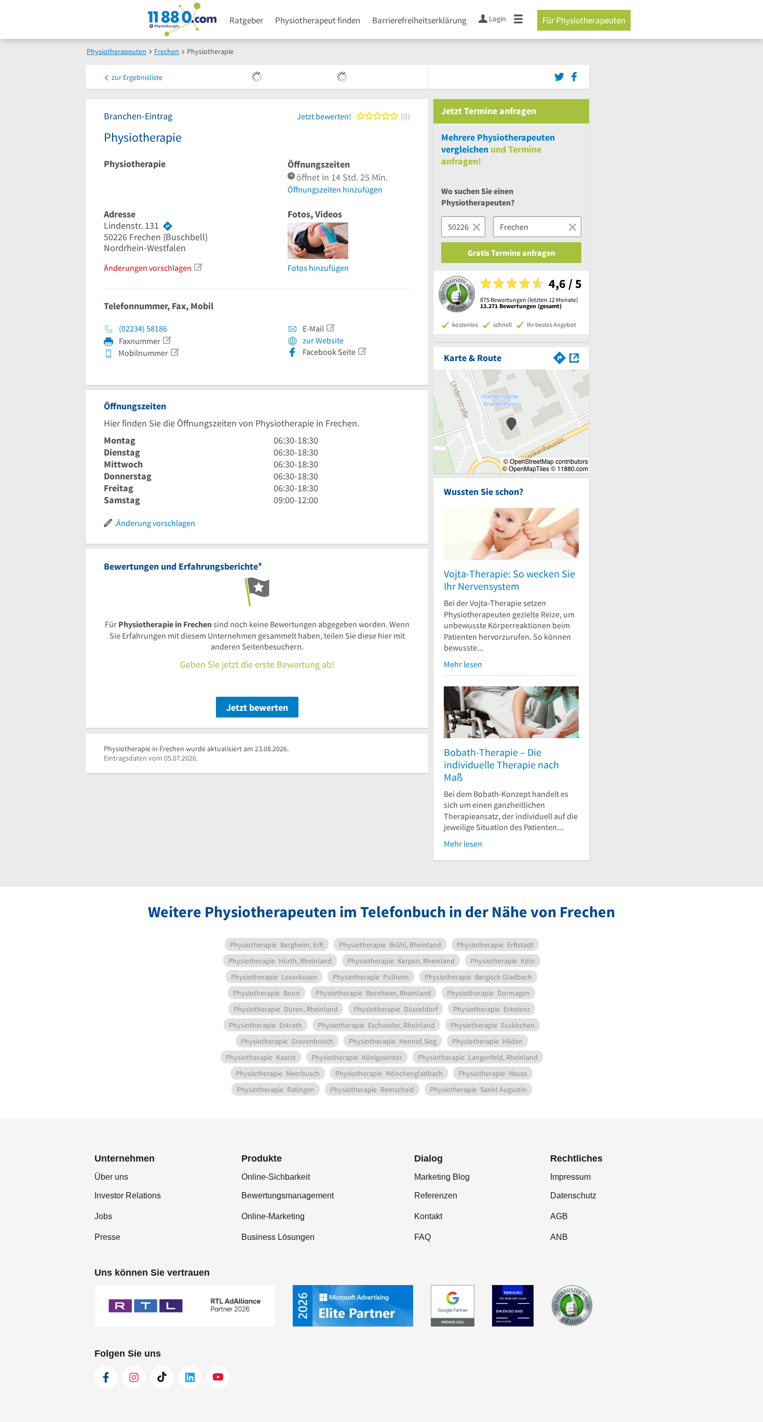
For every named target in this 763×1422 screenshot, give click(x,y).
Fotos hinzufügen (318, 268)
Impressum (570, 1176)
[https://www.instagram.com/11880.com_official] (133, 1377)
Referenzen (435, 1195)
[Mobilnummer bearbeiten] (174, 352)
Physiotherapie (135, 164)
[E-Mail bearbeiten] (330, 328)
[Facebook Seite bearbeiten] (361, 351)
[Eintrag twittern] (560, 76)
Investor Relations (127, 1195)
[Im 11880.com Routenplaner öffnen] (559, 357)
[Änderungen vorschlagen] (197, 267)
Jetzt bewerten (257, 707)
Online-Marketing (273, 1216)
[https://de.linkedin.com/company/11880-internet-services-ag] (190, 1377)
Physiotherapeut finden (317, 20)
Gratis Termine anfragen (511, 252)
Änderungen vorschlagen (148, 268)
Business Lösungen (278, 1237)
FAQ (422, 1237)
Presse (107, 1237)
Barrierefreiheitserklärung (419, 20)
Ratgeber (246, 20)
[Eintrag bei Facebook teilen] (574, 76)
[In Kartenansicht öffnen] (574, 357)
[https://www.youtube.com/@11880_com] (218, 1377)
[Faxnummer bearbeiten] (166, 340)
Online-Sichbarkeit (275, 1176)
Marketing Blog (442, 1176)
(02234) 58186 (143, 328)
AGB (559, 1216)
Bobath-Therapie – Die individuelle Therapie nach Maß (501, 764)
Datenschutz (573, 1195)
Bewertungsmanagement (287, 1195)
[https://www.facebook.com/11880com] (105, 1377)
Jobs (103, 1216)
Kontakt (428, 1216)
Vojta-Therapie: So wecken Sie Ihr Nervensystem (509, 579)
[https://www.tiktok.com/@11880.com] (162, 1377)
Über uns (111, 1176)
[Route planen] (167, 225)
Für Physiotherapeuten (583, 20)
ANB (559, 1237)
